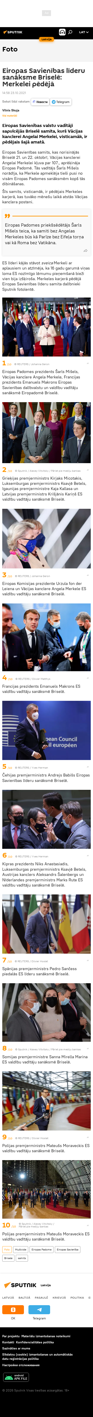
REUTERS (22, 364)
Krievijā (59, 1297)
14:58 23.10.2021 (14, 93)
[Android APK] (16, 1378)
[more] (85, 250)
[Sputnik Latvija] (13, 34)
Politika (77, 1297)
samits (22, 1258)
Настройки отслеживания (21, 1365)
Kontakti (8, 1342)
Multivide (20, 1249)
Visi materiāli (9, 115)
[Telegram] (60, 102)
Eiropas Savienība (67, 1249)
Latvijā (8, 1297)
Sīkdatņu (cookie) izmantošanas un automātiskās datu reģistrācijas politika (37, 1356)
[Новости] (40, 102)
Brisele (8, 1258)
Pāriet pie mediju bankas (66, 470)
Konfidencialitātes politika (35, 1342)
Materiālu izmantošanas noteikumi (45, 1336)
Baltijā (24, 1297)
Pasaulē (41, 1297)
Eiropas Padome (41, 1249)
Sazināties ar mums (16, 1348)
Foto (7, 1249)
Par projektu (11, 1336)
